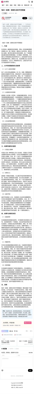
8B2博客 (21, 383)
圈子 (3, 5)
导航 (15, 5)
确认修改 (31, 352)
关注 (25, 18)
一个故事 (4, 13)
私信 (30, 18)
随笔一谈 (20, 5)
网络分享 (26, 5)
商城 (11, 5)
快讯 (7, 5)
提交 (30, 370)
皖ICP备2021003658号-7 (17, 385)
